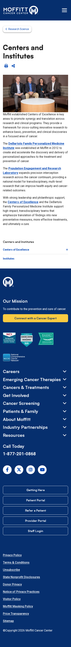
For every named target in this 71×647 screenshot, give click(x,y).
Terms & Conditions (16, 562)
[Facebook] (7, 469)
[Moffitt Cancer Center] (21, 10)
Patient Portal (35, 500)
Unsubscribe (11, 570)
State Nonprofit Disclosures (21, 577)
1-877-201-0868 (19, 453)
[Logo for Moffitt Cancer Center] (35, 282)
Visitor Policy (12, 599)
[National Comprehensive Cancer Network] (14, 358)
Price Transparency (16, 613)
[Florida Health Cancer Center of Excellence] (26, 340)
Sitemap (8, 621)
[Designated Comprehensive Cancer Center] (9, 340)
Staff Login (35, 531)
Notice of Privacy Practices (21, 591)
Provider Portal (35, 521)
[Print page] (6, 66)
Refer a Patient (35, 510)
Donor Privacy (12, 584)
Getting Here (35, 490)
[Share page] (13, 66)
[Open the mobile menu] (64, 10)
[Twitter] (19, 469)
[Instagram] (30, 469)
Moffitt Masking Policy (18, 606)
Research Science (18, 29)
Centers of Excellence (23, 202)
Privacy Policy (12, 555)
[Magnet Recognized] (46, 340)
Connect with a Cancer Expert (35, 318)
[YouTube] (42, 469)
